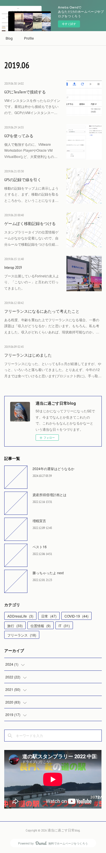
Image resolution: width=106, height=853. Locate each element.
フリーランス (21, 635)
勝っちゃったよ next (48, 572)
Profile (29, 38)
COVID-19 (76, 616)
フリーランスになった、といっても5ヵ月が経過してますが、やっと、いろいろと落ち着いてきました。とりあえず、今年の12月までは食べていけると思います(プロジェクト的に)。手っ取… (52, 369)
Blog (9, 38)
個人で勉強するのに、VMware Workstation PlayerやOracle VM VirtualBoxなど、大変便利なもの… (30, 150)
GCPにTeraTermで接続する (25, 92)
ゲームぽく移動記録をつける (30, 223)
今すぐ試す (69, 24)
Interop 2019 (13, 267)
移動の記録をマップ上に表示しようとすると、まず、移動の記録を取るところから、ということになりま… (31, 194)
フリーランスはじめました (28, 355)
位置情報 (41, 625)
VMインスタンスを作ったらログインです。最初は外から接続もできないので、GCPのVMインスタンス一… (32, 106)
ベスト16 (40, 546)
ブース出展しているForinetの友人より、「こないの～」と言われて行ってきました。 (31, 281)
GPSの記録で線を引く (22, 179)
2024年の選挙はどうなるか (53, 468)
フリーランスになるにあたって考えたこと (41, 311)
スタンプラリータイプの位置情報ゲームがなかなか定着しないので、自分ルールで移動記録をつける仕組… (31, 238)
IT (64, 625)
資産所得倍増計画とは (49, 494)
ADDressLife (20, 616)
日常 (49, 616)
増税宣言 (39, 520)
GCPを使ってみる (18, 135)
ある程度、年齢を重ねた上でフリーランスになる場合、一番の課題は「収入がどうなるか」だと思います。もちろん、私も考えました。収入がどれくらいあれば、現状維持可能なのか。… (51, 325)
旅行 (15, 625)
